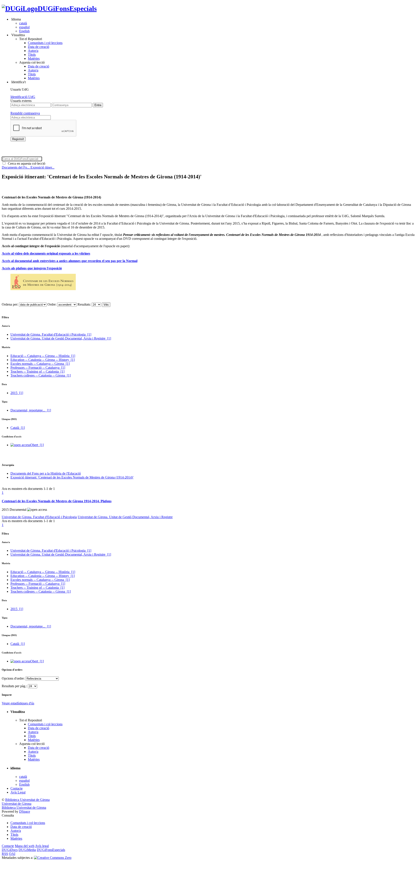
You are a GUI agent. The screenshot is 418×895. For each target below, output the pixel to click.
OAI (12, 854)
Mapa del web (24, 846)
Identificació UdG (22, 97)
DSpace (24, 811)
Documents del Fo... (16, 167)
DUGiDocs (10, 850)
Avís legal (42, 846)
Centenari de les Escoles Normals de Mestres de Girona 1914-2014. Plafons (56, 501)
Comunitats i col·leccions (45, 43)
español (24, 27)
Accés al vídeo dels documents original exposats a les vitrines (46, 253)
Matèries (34, 58)
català (23, 23)
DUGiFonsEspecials (67, 8)
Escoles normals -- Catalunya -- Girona (40, 363)
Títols (32, 54)
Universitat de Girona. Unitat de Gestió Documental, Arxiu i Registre (60, 338)
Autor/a (33, 50)
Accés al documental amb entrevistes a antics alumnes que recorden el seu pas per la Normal (69, 261)
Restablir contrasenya (25, 113)
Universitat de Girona (16, 803)
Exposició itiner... (42, 167)
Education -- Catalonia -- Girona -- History (42, 360)
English (24, 31)
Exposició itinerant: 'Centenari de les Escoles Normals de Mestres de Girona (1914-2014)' (71, 477)
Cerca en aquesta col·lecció (25, 163)
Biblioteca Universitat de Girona (27, 800)
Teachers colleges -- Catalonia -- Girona (40, 375)
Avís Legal (17, 792)
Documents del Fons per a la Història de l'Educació (45, 473)
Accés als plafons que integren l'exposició (32, 268)
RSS (5, 854)
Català (17, 428)
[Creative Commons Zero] (52, 857)
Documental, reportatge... (30, 410)
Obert (37, 445)
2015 (16, 393)
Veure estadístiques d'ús (18, 703)
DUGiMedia (27, 850)
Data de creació (38, 47)
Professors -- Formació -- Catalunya (37, 367)
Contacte (16, 788)
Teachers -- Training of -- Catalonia (37, 371)
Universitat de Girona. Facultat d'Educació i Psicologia (50, 334)
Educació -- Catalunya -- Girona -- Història (42, 356)
